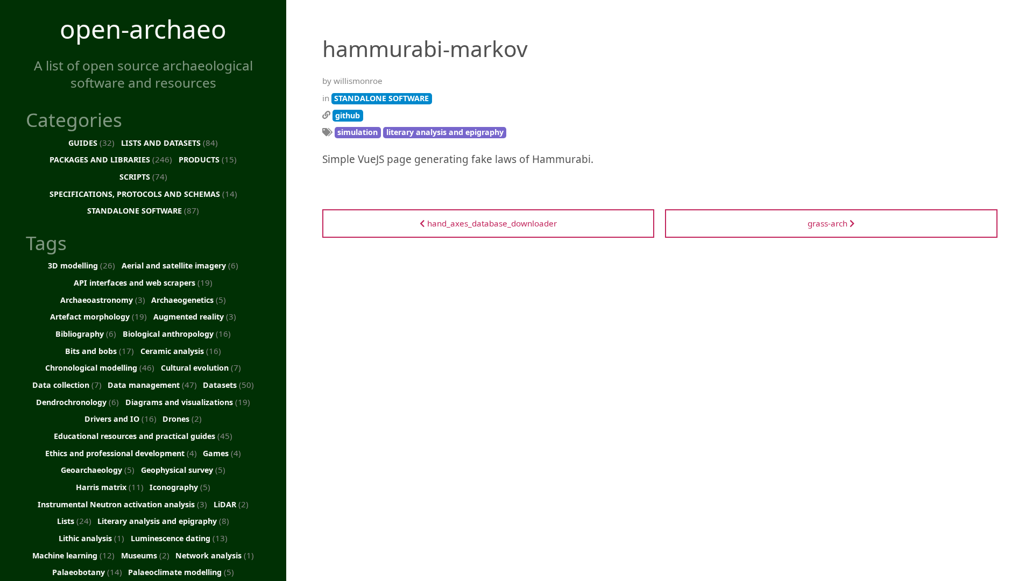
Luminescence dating (179, 538)
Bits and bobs (99, 350)
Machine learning (73, 555)
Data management (152, 384)
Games (222, 453)
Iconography (180, 486)
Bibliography (85, 333)
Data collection (67, 384)
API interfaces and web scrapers (143, 282)
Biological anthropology (177, 333)
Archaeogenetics (188, 299)
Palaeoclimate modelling (181, 571)
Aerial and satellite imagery (180, 265)
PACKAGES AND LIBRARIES (110, 159)
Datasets (228, 384)
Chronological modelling (99, 367)
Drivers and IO (120, 418)
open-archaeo (143, 28)
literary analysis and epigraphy (445, 132)
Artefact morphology (98, 316)
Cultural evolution (201, 367)
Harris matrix (110, 486)
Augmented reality (194, 316)
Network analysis (214, 555)
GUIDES (91, 142)
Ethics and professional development (121, 453)
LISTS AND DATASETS (169, 142)
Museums (145, 555)
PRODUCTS (208, 159)
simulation (357, 132)
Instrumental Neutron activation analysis (122, 504)
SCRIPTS (143, 176)
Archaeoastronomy (102, 299)
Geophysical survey (183, 469)
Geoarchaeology (98, 469)
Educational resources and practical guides (143, 435)
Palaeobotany (87, 571)
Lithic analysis (91, 538)
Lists (74, 520)
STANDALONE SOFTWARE (143, 210)
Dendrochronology (77, 401)
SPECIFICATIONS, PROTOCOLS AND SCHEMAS (143, 193)
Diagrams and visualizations (187, 401)
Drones (182, 418)
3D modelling (81, 265)
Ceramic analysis (180, 350)
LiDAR (231, 504)
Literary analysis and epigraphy (163, 520)
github (347, 115)
